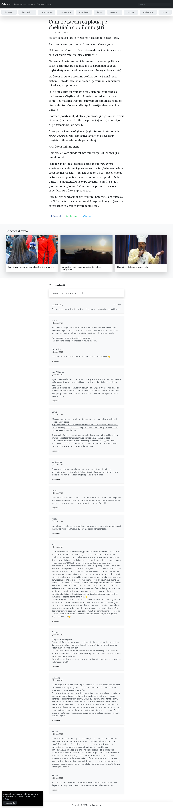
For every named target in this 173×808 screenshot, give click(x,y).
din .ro (49, 4)
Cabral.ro (6, 4)
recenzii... (114, 12)
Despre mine (20, 4)
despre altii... (27, 12)
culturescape (65, 12)
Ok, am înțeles (10, 803)
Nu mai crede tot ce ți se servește (132, 267)
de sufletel (84, 12)
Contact (40, 4)
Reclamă (31, 4)
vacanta (165, 12)
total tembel (148, 12)
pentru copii (46, 12)
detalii (5, 799)
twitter (88, 216)
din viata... (8, 12)
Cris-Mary (56, 677)
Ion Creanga (57, 462)
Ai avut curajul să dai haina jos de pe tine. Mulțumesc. (81, 268)
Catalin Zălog (57, 304)
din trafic (131, 12)
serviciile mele (114, 309)
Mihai (54, 490)
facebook (57, 216)
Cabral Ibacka (58, 349)
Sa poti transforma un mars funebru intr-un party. (31, 267)
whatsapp (73, 216)
